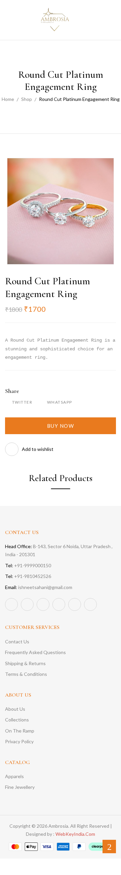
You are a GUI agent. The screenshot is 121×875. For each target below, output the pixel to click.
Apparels (14, 776)
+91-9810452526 (28, 576)
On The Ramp (19, 731)
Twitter (22, 402)
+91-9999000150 (28, 565)
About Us (15, 709)
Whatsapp (59, 402)
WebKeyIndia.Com (75, 834)
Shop (26, 99)
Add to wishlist (37, 449)
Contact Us (17, 641)
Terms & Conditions (26, 674)
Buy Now (60, 426)
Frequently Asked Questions (35, 652)
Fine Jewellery (20, 787)
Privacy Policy (19, 741)
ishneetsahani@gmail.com (38, 587)
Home (8, 99)
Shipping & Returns (25, 663)
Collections (17, 719)
